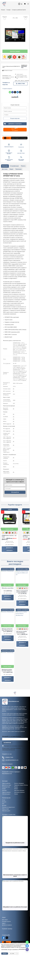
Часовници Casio (6, 786)
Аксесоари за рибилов (19, 792)
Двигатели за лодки (6, 785)
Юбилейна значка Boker (8, 588)
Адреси (3, 923)
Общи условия (5, 808)
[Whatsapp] (27, 942)
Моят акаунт (5, 919)
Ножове (16, 794)
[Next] (29, 531)
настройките (22, 949)
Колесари (4, 790)
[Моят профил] (21, 3)
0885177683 (21, 83)
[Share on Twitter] (17, 92)
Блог (3, 803)
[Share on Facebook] (12, 92)
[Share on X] (15, 92)
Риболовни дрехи (6, 794)
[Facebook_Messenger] (27, 945)
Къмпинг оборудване (19, 783)
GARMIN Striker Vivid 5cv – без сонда (9, 536)
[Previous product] (25, 19)
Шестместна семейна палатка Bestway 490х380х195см (21, 632)
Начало (3, 9)
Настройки (12, 953)
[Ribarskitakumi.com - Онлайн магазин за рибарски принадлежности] (5, 3)
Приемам (5, 953)
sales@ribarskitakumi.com (11, 760)
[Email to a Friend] (20, 92)
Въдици (16, 786)
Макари (16, 788)
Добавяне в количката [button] (9, 549)
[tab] (5, 166)
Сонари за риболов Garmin (19, 9)
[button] (19, 4)
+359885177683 (9, 757)
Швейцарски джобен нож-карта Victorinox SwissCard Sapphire (7, 670)
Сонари (8, 9)
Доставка (4, 805)
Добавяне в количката (15, 123)
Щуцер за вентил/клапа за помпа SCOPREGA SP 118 (22, 591)
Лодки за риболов (6, 783)
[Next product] (5, 19)
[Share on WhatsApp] (10, 92)
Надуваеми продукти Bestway (21, 785)
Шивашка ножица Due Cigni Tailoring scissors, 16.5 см (7, 629)
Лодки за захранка (6, 792)
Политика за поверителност (8, 807)
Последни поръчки (6, 921)
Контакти (4, 801)
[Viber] (27, 949)
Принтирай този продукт (8, 70)
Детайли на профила (7, 925)
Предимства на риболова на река (15, 842)
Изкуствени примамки (19, 790)
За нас (3, 800)
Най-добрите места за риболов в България (15, 907)
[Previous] (1, 531)
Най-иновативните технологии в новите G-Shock (15, 875)
